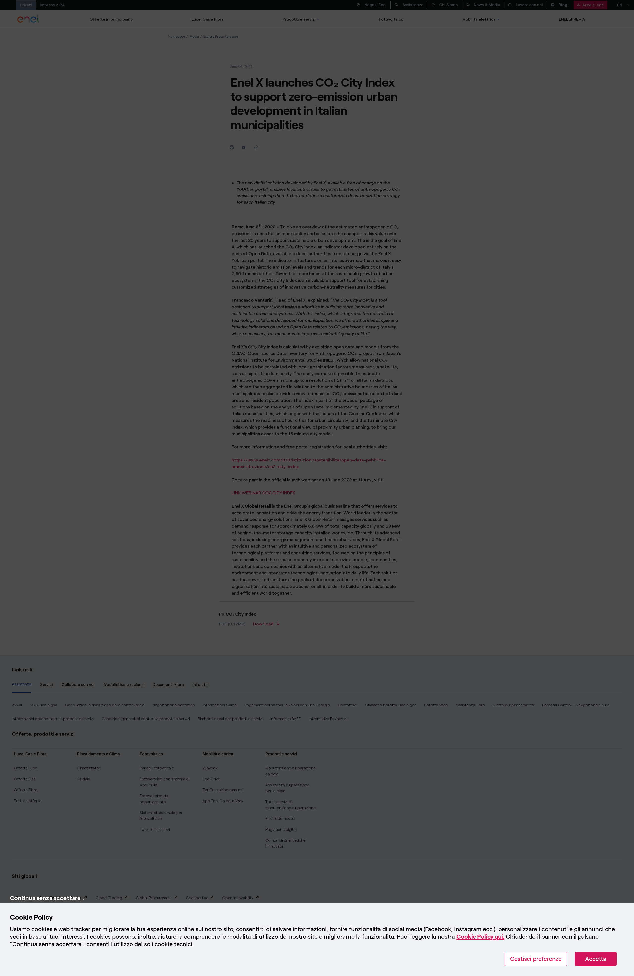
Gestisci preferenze (536, 958)
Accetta (595, 958)
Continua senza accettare (45, 898)
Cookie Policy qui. (480, 936)
